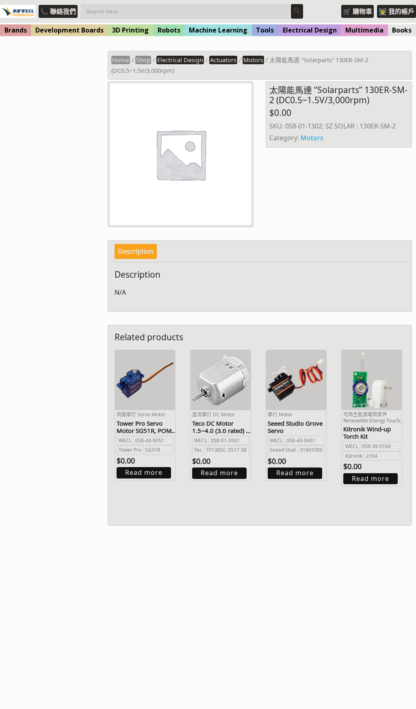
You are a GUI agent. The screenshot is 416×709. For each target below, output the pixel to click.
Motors (253, 60)
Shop (143, 60)
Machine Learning (218, 30)
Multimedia (364, 30)
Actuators (223, 60)
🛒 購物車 (357, 11)
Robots (169, 30)
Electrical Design (310, 30)
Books (402, 30)
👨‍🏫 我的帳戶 (396, 11)
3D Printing (130, 30)
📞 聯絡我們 (58, 11)
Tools (265, 30)
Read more (143, 472)
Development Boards (69, 30)
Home (120, 60)
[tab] (136, 251)
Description (136, 251)
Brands (15, 30)
